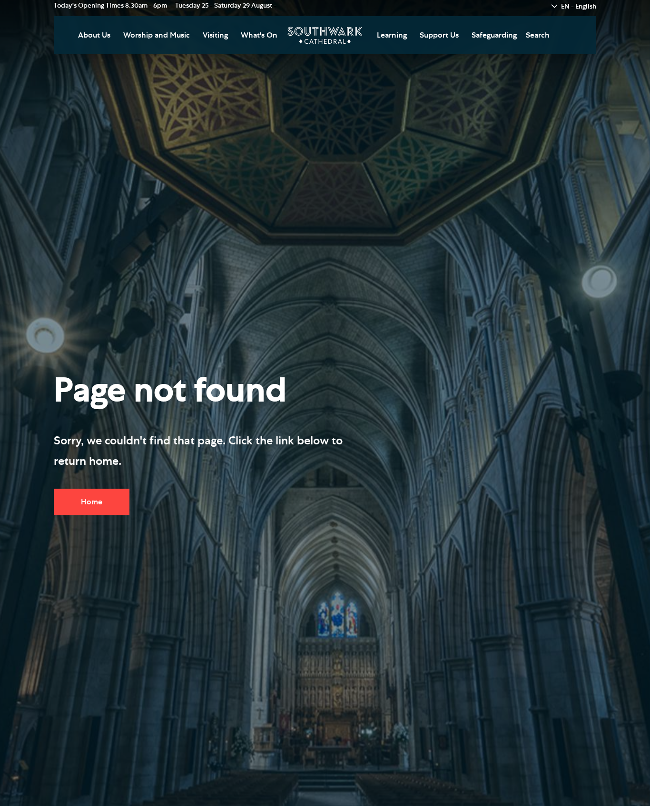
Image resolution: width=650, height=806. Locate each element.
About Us (94, 35)
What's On (259, 35)
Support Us (439, 35)
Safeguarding (494, 35)
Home (91, 502)
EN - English (578, 6)
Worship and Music (156, 35)
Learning (392, 35)
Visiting (215, 35)
